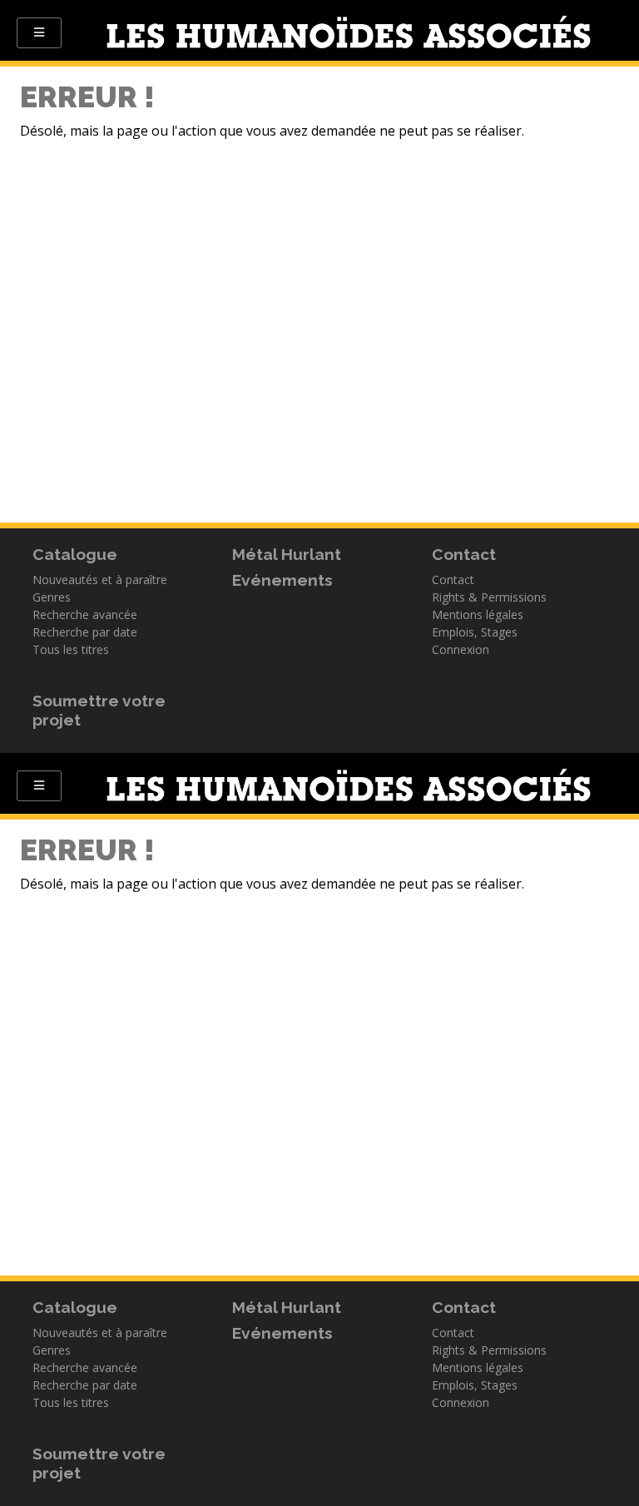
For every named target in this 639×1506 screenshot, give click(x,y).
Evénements (282, 580)
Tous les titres (70, 649)
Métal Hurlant (286, 554)
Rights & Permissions (489, 597)
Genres (51, 597)
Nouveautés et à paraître (99, 579)
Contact (453, 579)
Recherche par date (84, 632)
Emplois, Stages (475, 632)
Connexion (460, 649)
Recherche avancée (84, 614)
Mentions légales (477, 614)
